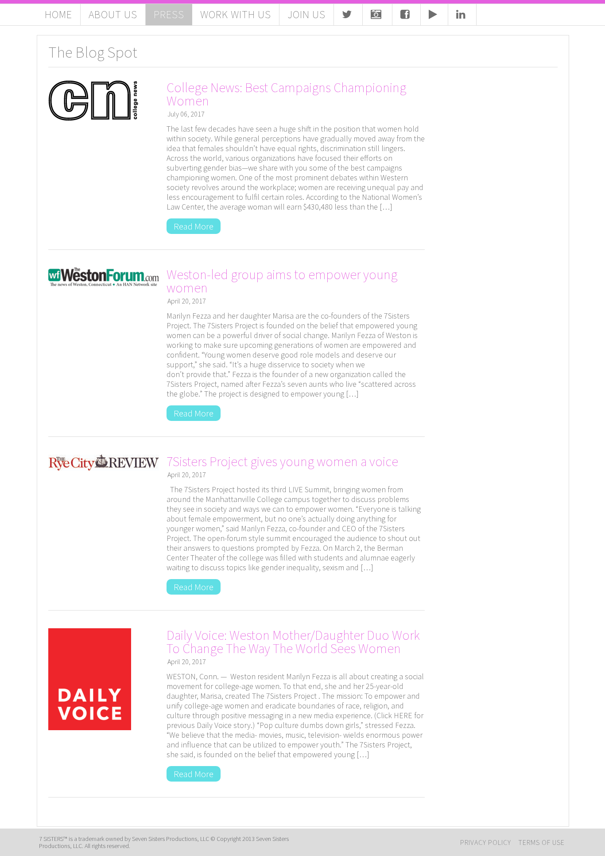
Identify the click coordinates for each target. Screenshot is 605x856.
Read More (193, 226)
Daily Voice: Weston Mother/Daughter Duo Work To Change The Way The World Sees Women (293, 641)
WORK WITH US (235, 14)
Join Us (306, 14)
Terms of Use (541, 842)
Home (58, 14)
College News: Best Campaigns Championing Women (286, 94)
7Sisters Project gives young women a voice (282, 461)
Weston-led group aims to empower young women (282, 281)
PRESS (169, 14)
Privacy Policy (485, 842)
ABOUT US (113, 14)
